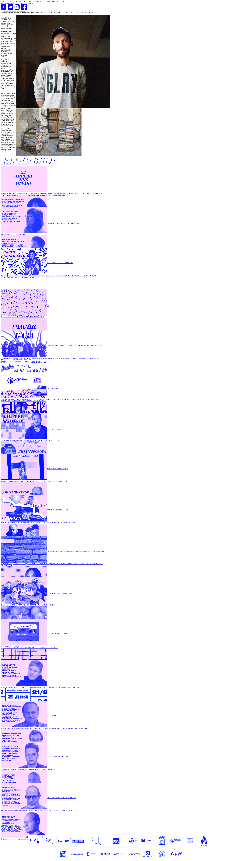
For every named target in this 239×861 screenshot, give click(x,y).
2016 (48, 1)
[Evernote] (12, 827)
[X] (10, 827)
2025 (6, 1)
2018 (39, 1)
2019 (34, 1)
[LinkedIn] (15, 827)
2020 (29, 1)
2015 (53, 1)
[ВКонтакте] (2, 827)
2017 (43, 1)
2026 (2, 1)
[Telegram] (25, 827)
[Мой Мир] (7, 827)
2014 (57, 1)
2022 (20, 1)
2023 (15, 1)
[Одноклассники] (4, 827)
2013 (62, 1)
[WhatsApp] (20, 827)
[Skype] (23, 827)
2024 (11, 1)
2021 (25, 1)
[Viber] (17, 827)
